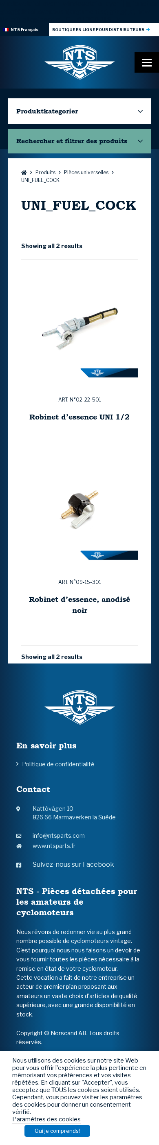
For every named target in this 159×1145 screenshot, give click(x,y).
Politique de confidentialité (58, 764)
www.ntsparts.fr (54, 845)
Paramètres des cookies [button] (46, 1119)
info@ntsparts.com (59, 835)
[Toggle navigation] (147, 62)
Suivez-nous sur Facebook (73, 864)
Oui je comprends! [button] (57, 1130)
